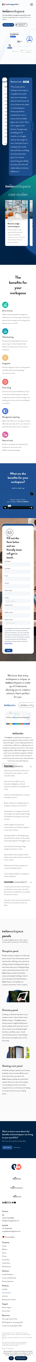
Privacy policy (21, 1358)
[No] (34, 1355)
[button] (31, 4)
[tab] (10, 705)
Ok (11, 1358)
